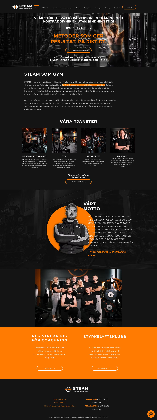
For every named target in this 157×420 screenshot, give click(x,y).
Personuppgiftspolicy (83, 417)
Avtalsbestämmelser (100, 417)
